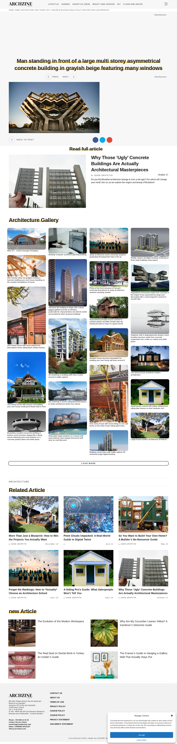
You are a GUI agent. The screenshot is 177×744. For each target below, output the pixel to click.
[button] (172, 715)
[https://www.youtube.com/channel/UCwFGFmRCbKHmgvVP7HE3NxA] (152, 705)
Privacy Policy (142, 740)
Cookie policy (57, 711)
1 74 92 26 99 (17, 709)
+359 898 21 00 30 (22, 720)
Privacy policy (58, 706)
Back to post (24, 140)
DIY (119, 4)
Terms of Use (57, 702)
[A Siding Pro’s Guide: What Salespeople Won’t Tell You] (88, 568)
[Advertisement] (88, 34)
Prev (55, 77)
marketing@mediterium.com (20, 724)
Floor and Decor (133, 4)
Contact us (56, 693)
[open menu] (166, 4)
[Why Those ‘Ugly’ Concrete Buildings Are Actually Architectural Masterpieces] (143, 568)
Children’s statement (61, 724)
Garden (65, 4)
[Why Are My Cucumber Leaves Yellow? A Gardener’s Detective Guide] (104, 633)
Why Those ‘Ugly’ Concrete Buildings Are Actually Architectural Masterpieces (72, 10)
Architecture (27, 10)
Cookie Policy (57, 715)
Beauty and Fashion (104, 4)
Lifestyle (53, 4)
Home (11, 10)
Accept (142, 735)
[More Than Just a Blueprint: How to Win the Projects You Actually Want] (33, 514)
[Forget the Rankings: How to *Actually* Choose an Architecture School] (33, 568)
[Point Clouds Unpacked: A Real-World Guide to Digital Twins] (88, 514)
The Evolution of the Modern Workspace (61, 621)
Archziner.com (21, 4)
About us (55, 698)
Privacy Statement (60, 720)
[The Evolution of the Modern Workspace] (22, 633)
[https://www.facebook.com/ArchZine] (143, 705)
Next (66, 77)
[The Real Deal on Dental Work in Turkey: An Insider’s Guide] (22, 665)
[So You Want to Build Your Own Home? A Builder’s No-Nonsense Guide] (143, 514)
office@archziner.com (17, 729)
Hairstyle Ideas (81, 4)
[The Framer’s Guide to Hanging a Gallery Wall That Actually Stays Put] (104, 665)
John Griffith (103, 175)
